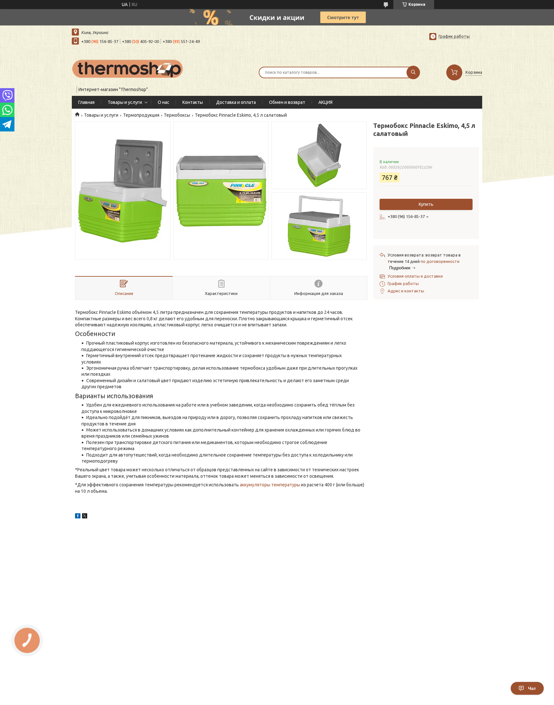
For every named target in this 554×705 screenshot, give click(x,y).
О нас (163, 102)
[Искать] (413, 72)
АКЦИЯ (325, 102)
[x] (84, 516)
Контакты (192, 102)
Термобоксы (177, 115)
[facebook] (77, 516)
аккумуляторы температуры (270, 484)
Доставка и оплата (236, 102)
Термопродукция (141, 115)
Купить (426, 204)
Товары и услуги (125, 102)
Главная (86, 102)
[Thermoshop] (128, 68)
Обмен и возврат (287, 102)
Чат (532, 688)
